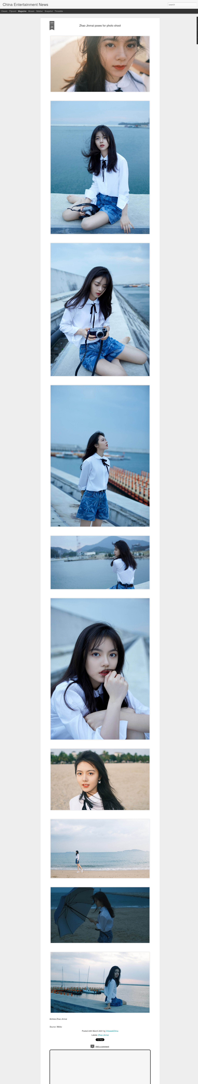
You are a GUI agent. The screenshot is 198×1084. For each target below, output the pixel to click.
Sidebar (39, 11)
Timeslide (59, 11)
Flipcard (12, 11)
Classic (4, 11)
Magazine (22, 11)
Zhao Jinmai (103, 1035)
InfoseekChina (112, 1031)
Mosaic (31, 11)
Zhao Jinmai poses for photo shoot (100, 25)
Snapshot (49, 11)
